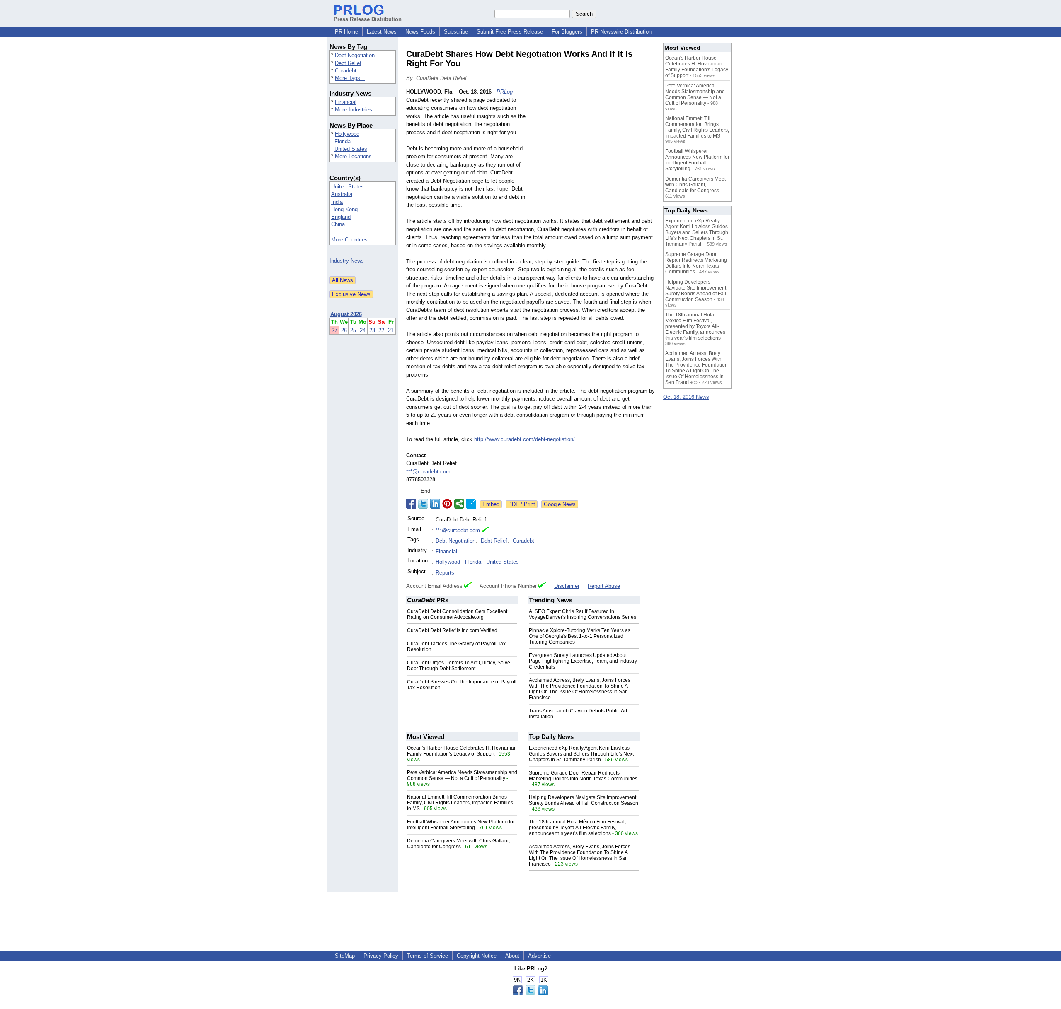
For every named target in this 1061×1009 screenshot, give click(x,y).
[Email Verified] (485, 530)
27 (334, 330)
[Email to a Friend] (471, 504)
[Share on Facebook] (411, 504)
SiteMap (345, 956)
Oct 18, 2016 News (686, 397)
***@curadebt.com (428, 471)
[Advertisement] (592, 148)
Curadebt (345, 71)
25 (353, 330)
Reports (445, 573)
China (338, 224)
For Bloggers (567, 32)
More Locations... (356, 156)
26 (344, 330)
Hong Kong (344, 209)
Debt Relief (348, 63)
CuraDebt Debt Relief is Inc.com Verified (452, 630)
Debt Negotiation (355, 55)
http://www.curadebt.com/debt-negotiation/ (524, 439)
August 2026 (346, 314)
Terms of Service (427, 956)
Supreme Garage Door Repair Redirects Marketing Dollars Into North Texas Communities (583, 776)
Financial (345, 102)
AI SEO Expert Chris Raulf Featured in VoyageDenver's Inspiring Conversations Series (582, 614)
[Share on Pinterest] (447, 504)
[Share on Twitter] (423, 504)
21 (391, 330)
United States (350, 149)
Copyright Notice (477, 956)
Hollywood (347, 134)
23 (372, 330)
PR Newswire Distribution (621, 32)
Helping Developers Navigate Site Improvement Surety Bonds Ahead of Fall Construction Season (583, 800)
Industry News (346, 261)
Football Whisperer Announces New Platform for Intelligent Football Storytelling (461, 824)
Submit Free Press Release (510, 32)
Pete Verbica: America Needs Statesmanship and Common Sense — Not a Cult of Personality (462, 775)
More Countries (349, 240)
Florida (342, 141)
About (512, 956)
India (337, 202)
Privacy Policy (380, 956)
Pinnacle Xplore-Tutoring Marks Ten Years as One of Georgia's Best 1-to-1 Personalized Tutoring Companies (579, 636)
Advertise (539, 956)
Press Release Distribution (368, 19)
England (341, 217)
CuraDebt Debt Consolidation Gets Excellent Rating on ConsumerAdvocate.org (457, 614)
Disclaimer (566, 586)
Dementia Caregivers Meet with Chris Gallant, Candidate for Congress (458, 844)
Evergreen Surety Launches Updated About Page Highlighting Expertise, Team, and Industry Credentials (583, 661)
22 (381, 330)
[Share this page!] (530, 993)
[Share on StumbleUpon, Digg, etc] (459, 504)
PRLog (505, 92)
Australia (341, 194)
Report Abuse (604, 586)
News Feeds (420, 32)
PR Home (346, 32)
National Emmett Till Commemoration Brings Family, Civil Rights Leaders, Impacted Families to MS (460, 802)
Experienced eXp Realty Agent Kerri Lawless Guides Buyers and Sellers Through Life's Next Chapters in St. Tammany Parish (581, 754)
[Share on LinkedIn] (435, 504)
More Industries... (356, 109)
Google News (560, 504)
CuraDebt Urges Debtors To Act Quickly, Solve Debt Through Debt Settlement (458, 665)
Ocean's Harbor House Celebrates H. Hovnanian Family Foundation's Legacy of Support (462, 751)
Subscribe (456, 32)
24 (363, 330)
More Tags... (350, 78)
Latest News (382, 32)
